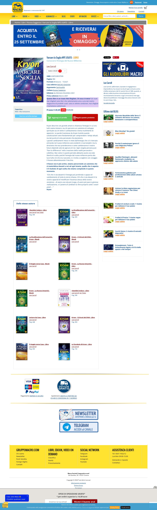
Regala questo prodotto (85, 117)
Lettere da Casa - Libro (37, 317)
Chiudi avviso (125, 507)
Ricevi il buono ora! (84, 501)
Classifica (52, 458)
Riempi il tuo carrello (136, 8)
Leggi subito (108, 121)
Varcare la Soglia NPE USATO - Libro (58, 22)
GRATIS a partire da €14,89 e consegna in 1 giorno (64, 397)
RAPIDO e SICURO (36, 396)
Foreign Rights (21, 462)
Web (16, 112)
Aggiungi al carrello (59, 117)
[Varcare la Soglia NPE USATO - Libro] (28, 80)
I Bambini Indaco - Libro (38, 210)
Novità (50, 460)
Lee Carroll (51, 66)
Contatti (141, 11)
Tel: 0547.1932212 (119, 454)
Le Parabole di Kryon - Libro (82, 344)
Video (37, 16)
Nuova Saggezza (34, 22)
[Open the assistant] (5, 505)
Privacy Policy (114, 507)
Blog (64, 16)
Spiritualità (60, 87)
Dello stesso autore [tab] (25, 203)
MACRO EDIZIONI (63, 85)
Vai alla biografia (109, 103)
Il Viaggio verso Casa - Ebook (39, 264)
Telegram (83, 454)
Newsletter (131, 11)
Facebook (83, 456)
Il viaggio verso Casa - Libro (39, 344)
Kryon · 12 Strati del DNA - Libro (83, 317)
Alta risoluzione (24, 112)
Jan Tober (40, 212)
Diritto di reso (78, 485)
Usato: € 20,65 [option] (55, 71)
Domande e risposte (120, 460)
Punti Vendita (21, 459)
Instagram (84, 459)
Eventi (72, 16)
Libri (14, 16)
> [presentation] (79, 50)
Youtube (83, 462)
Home (17, 22)
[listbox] (57, 71)
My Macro (83, 16)
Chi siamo (120, 11)
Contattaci (116, 463)
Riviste (94, 16)
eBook (25, 16)
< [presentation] (77, 50)
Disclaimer (78, 488)
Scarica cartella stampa (28, 116)
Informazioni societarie (78, 483)
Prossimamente (54, 463)
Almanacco (50, 16)
